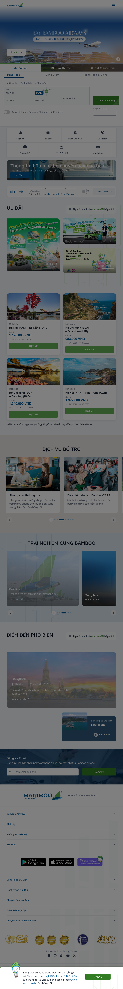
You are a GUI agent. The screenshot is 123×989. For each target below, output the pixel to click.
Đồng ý (98, 977)
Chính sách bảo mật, (38, 976)
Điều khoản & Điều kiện (63, 976)
